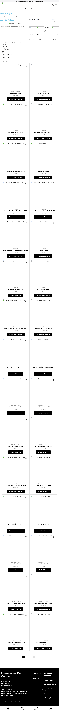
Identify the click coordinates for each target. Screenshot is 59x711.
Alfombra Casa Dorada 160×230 (15, 171)
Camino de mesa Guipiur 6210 (43, 603)
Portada (32, 8)
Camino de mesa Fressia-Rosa (16, 603)
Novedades (16, 327)
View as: (4, 44)
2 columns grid (5, 46)
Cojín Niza (46, 27)
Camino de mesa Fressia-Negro (43, 564)
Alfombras (43, 91)
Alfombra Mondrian (43, 171)
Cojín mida (32, 34)
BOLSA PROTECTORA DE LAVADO (43, 368)
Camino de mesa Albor (15, 407)
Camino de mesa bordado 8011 (16, 446)
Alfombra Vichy (43, 250)
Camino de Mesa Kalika (43, 642)
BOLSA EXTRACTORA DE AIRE (43, 328)
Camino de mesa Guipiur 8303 (16, 642)
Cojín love (39, 34)
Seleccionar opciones (15, 99)
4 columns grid (5, 49)
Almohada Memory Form (15, 289)
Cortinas (43, 287)
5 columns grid (7, 54)
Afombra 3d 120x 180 (43, 93)
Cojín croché (55, 34)
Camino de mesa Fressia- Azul (16, 564)
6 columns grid (7, 57)
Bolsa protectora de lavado (15, 368)
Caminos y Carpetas (16, 405)
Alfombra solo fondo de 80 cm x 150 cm (15, 250)
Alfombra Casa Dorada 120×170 (43, 132)
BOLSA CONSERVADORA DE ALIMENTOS (16, 328)
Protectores (16, 366)
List (3, 51)
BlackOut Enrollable (43, 289)
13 (32, 657)
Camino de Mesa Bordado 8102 (43, 446)
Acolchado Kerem (15, 93)
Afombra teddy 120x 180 (15, 132)
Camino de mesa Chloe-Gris (43, 485)
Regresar (27, 8)
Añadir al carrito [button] (16, 295)
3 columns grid (5, 48)
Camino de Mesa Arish (43, 407)
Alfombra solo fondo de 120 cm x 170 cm (15, 211)
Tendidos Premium (15, 91)
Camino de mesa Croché (15, 525)
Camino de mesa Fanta (43, 525)
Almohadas (15, 287)
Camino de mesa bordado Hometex (15, 485)
